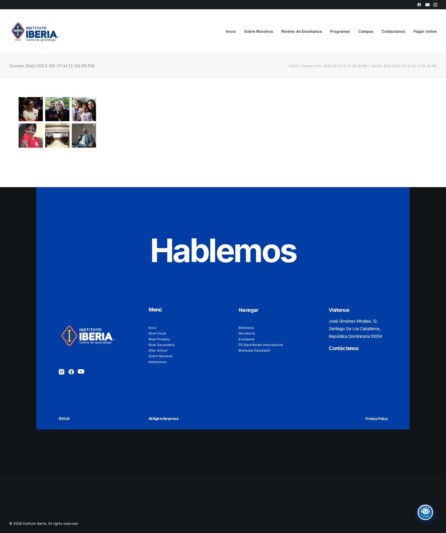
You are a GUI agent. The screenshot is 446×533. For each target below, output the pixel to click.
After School (158, 350)
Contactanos (393, 31)
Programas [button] (340, 31)
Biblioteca (246, 327)
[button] (419, 4)
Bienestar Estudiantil (254, 350)
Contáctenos (343, 348)
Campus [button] (365, 31)
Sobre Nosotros (258, 31)
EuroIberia (246, 339)
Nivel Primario (159, 339)
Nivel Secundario (161, 345)
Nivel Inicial (157, 333)
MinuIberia (246, 333)
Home (293, 66)
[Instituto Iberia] (35, 31)
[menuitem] (419, 4)
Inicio (231, 31)
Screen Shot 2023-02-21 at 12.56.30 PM (335, 66)
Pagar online (425, 31)
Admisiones (157, 362)
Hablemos (223, 250)
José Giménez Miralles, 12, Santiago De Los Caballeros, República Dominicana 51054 (355, 328)
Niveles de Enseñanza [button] (301, 31)
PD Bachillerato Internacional (260, 345)
